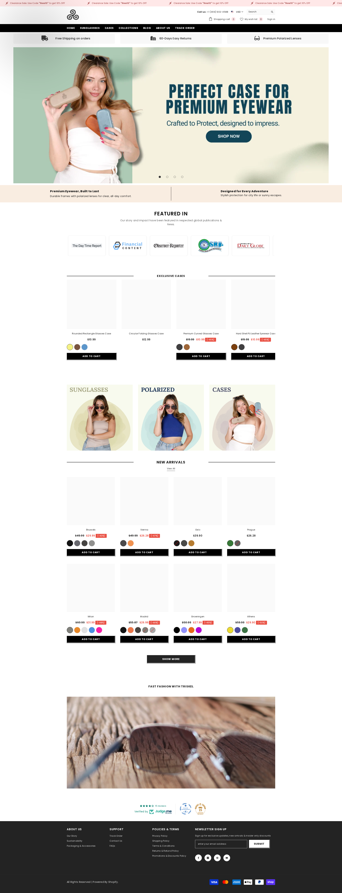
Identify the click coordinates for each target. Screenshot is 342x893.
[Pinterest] (217, 857)
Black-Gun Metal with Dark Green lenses (245, 630)
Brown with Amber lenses (131, 630)
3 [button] (175, 177)
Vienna (144, 529)
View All (171, 468)
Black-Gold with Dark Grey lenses (70, 630)
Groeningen (197, 616)
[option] (171, 115)
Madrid (144, 616)
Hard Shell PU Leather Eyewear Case (256, 333)
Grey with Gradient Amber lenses (77, 630)
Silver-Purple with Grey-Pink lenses (99, 630)
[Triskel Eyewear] (100, 418)
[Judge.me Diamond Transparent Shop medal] (185, 809)
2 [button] (167, 177)
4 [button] (182, 177)
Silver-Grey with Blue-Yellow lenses (92, 630)
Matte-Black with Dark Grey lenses (123, 543)
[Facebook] (198, 857)
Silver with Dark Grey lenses (152, 630)
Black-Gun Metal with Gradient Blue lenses (237, 630)
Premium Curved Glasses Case (201, 333)
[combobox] (258, 11)
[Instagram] (207, 857)
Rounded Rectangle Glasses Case (91, 333)
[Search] (261, 12)
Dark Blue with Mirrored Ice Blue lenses (184, 630)
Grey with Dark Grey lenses (184, 543)
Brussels (91, 529)
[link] (64, 39)
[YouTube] (226, 857)
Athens (251, 616)
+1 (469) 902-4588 (217, 11)
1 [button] (160, 177)
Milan (91, 616)
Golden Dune (70, 347)
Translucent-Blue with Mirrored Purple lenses (199, 630)
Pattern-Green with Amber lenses (131, 543)
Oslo (197, 529)
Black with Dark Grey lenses (70, 543)
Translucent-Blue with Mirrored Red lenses (191, 630)
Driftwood (77, 347)
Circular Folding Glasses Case (146, 333)
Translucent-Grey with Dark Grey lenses (77, 543)
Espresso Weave (234, 347)
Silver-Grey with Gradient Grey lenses (84, 630)
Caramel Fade (187, 347)
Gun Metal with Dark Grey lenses (138, 630)
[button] (16, 115)
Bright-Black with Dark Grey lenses (177, 630)
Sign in (271, 19)
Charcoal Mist (179, 347)
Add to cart (91, 356)
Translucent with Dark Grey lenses (92, 543)
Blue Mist (84, 347)
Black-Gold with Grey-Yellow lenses (230, 630)
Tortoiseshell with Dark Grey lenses (84, 543)
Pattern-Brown (191, 543)
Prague (251, 529)
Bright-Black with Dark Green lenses (230, 543)
